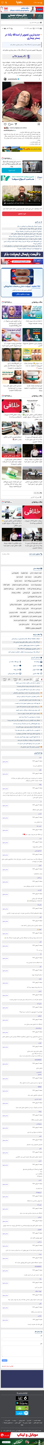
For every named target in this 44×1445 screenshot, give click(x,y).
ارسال (4, 1360)
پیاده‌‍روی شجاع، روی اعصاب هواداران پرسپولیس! (28, 734)
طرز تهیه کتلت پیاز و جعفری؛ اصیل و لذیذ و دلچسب (27, 703)
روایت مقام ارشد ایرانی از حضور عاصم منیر (29, 700)
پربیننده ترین (15, 679)
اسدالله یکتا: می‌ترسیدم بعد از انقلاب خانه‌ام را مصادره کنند (24, 652)
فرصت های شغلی (37, 1423)
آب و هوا (16, 666)
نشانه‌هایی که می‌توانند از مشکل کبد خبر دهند (28, 740)
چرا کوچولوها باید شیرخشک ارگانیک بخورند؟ (29, 249)
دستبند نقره (28, 577)
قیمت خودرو (36, 666)
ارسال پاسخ (5, 762)
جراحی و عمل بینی (24, 624)
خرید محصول (22, 214)
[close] (1, 1431)
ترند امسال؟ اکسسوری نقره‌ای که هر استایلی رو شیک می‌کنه (25, 236)
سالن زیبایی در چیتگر (23, 608)
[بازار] (22, 1408)
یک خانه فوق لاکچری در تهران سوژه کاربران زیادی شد (27, 737)
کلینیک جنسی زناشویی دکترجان (32, 604)
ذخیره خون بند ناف (36, 608)
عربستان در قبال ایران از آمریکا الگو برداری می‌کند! (28, 690)
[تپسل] (3, 158)
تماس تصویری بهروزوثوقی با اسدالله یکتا (29, 649)
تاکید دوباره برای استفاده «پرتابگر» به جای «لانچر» (28, 710)
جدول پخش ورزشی (13, 673)
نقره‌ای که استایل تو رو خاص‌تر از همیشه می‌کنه (29, 231)
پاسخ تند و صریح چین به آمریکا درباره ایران (29, 717)
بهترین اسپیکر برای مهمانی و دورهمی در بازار (29, 226)
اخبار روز (29, 1420)
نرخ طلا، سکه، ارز (14, 662)
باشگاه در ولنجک (16, 593)
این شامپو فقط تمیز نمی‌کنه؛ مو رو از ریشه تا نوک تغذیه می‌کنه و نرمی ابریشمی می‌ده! (23, 242)
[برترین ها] (19, 2)
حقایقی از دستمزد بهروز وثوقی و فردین (29, 645)
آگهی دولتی (18, 1423)
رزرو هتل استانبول (9, 589)
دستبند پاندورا (18, 581)
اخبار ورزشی (22, 1420)
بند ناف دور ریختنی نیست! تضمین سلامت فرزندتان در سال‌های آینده (23, 246)
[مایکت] (22, 1413)
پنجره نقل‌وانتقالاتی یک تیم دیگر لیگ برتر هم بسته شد (26, 724)
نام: (41, 1336)
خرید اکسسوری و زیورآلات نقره (33, 581)
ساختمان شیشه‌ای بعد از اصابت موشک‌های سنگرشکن (26, 693)
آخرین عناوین (37, 679)
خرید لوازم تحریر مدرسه (20, 620)
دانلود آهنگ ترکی (14, 616)
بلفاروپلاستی (15, 573)
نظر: (41, 1344)
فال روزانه (16, 669)
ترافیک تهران (36, 669)
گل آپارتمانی (26, 593)
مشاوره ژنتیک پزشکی (16, 604)
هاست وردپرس (13, 612)
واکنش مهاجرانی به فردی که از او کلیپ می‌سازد (28, 697)
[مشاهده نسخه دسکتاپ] (2, 2)
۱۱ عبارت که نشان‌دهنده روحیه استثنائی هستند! (28, 686)
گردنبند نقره (19, 577)
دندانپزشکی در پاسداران (34, 612)
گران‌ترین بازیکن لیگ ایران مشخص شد (30, 747)
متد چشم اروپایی (36, 593)
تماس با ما (7, 1420)
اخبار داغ (26, 679)
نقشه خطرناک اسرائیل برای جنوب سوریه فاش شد (28, 727)
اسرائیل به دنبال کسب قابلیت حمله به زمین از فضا (28, 683)
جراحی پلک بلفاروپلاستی (34, 597)
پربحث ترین (5, 679)
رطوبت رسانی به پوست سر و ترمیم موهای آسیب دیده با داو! (25, 239)
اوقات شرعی (36, 673)
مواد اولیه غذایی (20, 589)
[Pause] (24, 171)
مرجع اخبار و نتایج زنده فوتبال (20, 585)
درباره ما (14, 1420)
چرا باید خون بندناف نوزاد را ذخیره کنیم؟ (31, 229)
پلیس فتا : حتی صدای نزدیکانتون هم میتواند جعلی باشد (26, 234)
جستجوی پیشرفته (8, 1423)
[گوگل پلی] (22, 1403)
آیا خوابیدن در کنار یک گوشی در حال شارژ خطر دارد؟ (27, 730)
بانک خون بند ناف (36, 624)
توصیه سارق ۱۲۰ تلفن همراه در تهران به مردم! (29, 714)
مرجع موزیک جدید (36, 585)
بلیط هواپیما (24, 573)
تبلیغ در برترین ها (27, 1423)
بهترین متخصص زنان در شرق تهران (31, 616)
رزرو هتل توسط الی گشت (34, 589)
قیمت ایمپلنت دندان (35, 573)
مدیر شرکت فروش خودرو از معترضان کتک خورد (28, 707)
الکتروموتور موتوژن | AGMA (33, 628)
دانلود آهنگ (6, 585)
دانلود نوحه (23, 612)
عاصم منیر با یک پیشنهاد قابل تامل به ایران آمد (28, 744)
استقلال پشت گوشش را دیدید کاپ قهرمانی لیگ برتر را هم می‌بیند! (23, 720)
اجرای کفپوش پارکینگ (35, 620)
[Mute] (27, 171)
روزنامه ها (37, 662)
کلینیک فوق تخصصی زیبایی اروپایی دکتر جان (29, 600)
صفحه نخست (37, 1420)
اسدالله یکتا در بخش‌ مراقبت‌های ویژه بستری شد (26, 642)
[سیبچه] (22, 1398)
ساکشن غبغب (37, 577)
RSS (22, 1425)
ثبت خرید (11, 170)
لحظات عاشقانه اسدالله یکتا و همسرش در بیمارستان (26, 639)
